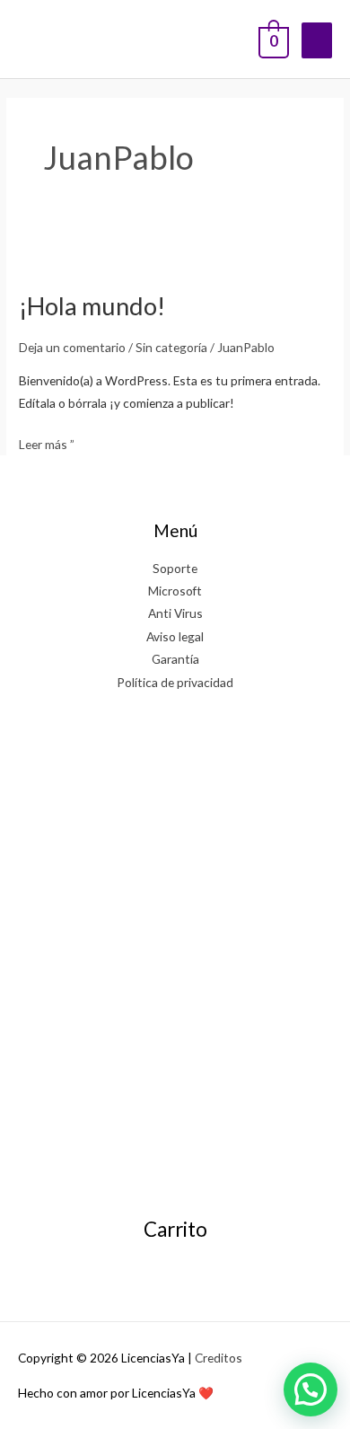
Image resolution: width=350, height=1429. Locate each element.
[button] (310, 1389)
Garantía (175, 658)
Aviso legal (175, 636)
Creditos (218, 1357)
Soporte (175, 568)
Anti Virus (175, 613)
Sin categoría (171, 347)
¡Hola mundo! (92, 306)
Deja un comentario (72, 347)
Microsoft (175, 590)
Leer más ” (46, 442)
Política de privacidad (175, 682)
